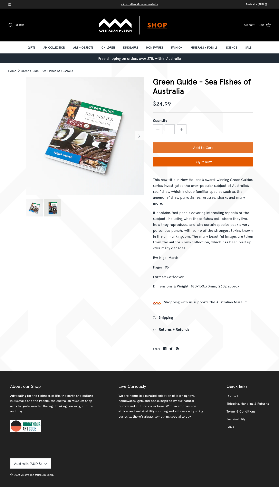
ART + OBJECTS (83, 47)
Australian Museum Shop (37, 475)
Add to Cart (203, 147)
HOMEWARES (154, 47)
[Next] (139, 135)
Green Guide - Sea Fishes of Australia (47, 70)
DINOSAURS (130, 47)
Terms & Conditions (241, 411)
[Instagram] (9, 4)
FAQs (230, 426)
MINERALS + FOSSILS (204, 47)
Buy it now (203, 161)
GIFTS (31, 47)
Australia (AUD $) (256, 4)
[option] (85, 136)
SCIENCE (231, 47)
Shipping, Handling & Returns (248, 403)
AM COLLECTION (54, 47)
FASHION (177, 47)
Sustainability (236, 419)
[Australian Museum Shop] (139, 25)
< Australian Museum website (139, 4)
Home (12, 70)
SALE (248, 47)
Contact (232, 396)
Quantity (160, 120)
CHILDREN (108, 47)
